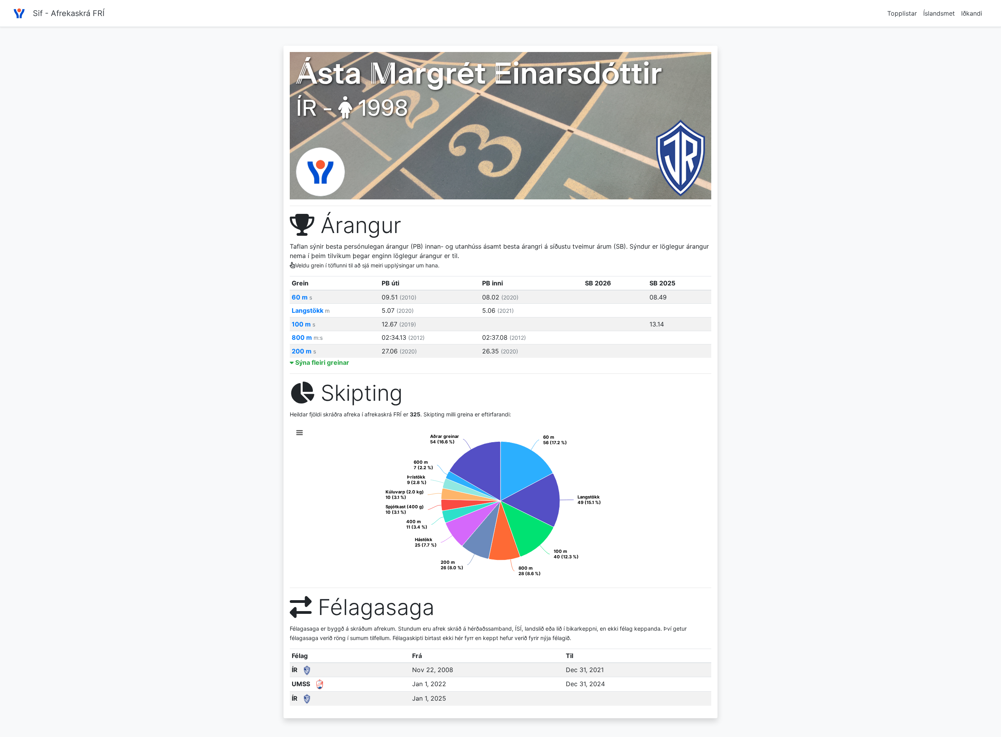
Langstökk (311, 310)
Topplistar (902, 13)
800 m (307, 337)
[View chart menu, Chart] (299, 432)
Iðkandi (971, 13)
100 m (303, 324)
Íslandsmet (939, 13)
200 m (304, 351)
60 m (302, 297)
